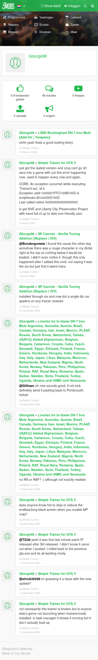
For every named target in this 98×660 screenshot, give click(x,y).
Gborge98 (37, 56)
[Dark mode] (85, 5)
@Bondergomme (32, 243)
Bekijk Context (31, 148)
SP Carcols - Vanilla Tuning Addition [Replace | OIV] (49, 235)
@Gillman (26, 385)
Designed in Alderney (17, 648)
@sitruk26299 (29, 578)
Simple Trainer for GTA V (57, 162)
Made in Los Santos (16, 653)
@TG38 (25, 539)
